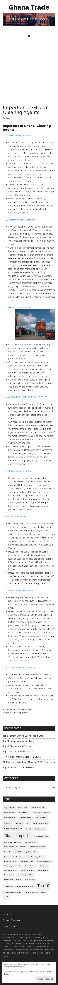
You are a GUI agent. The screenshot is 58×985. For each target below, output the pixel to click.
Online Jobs (44, 866)
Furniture (18, 823)
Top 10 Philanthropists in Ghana (35, 892)
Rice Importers (9, 875)
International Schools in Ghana (14, 857)
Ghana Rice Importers (41, 836)
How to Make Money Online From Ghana (22, 757)
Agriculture (9, 807)
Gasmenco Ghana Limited (20, 307)
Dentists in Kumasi (25, 818)
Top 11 (6, 897)
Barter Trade (22, 808)
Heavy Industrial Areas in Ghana (15, 847)
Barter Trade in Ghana (38, 808)
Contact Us (7, 914)
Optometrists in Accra (27, 870)
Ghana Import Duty (13, 828)
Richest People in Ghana (26, 875)
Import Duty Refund (31, 852)
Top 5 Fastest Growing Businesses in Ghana (24, 736)
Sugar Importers (30, 879)
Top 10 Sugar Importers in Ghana (18, 741)
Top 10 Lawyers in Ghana (12, 892)
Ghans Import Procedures (12, 842)
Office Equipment (9, 866)
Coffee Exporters (23, 813)
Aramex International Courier (21, 667)
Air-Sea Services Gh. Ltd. (20, 135)
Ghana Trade (29, 7)
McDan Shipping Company (20, 590)
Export (7, 823)
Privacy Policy (9, 926)
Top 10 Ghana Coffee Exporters (18, 746)
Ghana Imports (19, 709)
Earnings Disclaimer (11, 920)
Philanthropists (43, 870)
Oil (20, 866)
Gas (28, 823)
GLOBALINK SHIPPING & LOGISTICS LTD (27, 397)
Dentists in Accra (10, 818)
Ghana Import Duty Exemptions (36, 829)
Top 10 (43, 885)
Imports (29, 709)
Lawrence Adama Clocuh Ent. (21, 219)
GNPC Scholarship (30, 842)
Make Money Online (26, 861)
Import (17, 851)
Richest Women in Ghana (12, 879)
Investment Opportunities (36, 857)
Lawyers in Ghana (10, 861)
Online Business (30, 866)
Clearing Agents (21, 713)
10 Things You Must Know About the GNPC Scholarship (29, 762)
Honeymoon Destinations (38, 847)
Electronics (41, 817)
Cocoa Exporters (9, 813)
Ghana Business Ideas (40, 823)
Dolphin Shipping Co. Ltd (19, 471)
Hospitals (7, 852)
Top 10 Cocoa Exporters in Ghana (18, 767)
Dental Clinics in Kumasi (41, 813)
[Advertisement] (29, 69)
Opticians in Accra (10, 870)
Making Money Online (44, 861)
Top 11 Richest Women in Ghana (18, 751)
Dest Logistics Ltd (17, 516)
